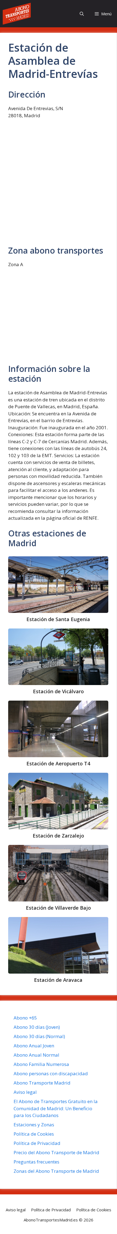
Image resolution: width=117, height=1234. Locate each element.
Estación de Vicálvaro (58, 691)
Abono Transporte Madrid (42, 1083)
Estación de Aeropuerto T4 (58, 763)
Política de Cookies (34, 1134)
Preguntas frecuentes (36, 1162)
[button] (81, 13)
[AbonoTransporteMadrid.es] (17, 13)
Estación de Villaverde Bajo (58, 907)
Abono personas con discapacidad (51, 1073)
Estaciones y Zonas (34, 1124)
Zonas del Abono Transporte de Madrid (56, 1171)
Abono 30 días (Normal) (39, 1036)
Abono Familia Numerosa (41, 1064)
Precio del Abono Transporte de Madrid (56, 1152)
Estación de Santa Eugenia (58, 619)
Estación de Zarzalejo (58, 835)
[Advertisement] (58, 184)
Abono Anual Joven (34, 1045)
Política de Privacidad (37, 1143)
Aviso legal (25, 1092)
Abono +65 (25, 1018)
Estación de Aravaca (58, 980)
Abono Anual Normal (36, 1055)
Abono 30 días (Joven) (37, 1027)
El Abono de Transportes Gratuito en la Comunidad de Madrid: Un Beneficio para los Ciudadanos (56, 1108)
